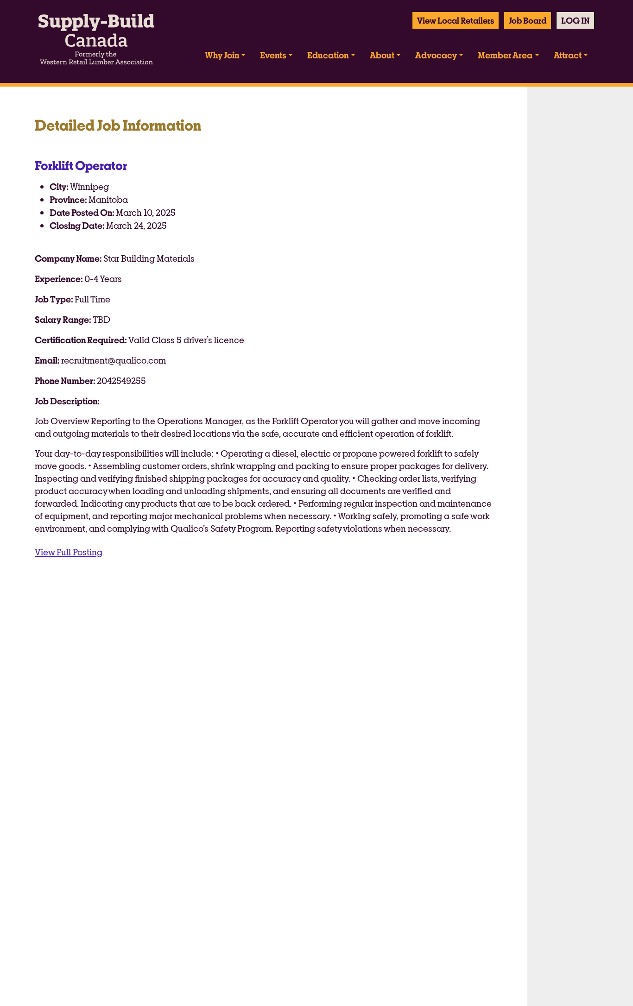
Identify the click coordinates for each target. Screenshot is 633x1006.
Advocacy (436, 55)
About (382, 55)
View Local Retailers (455, 20)
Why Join (222, 55)
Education (327, 55)
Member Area (505, 55)
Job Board (527, 20)
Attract (568, 55)
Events (273, 55)
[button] (575, 20)
